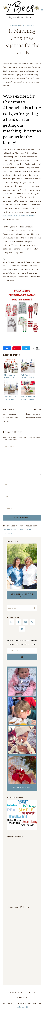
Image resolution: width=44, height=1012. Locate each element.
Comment (9, 446)
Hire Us (31, 993)
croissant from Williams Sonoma (19, 215)
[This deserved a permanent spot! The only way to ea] (22, 711)
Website (8, 508)
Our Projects (27, 25)
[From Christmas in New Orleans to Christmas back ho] (22, 740)
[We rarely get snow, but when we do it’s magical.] (22, 682)
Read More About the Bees (22, 595)
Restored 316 (22, 1007)
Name (7, 484)
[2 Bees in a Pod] (21, 10)
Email (7, 496)
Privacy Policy (16, 993)
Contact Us (22, 997)
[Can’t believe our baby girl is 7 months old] (22, 770)
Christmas (15, 25)
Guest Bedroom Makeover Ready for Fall (10, 415)
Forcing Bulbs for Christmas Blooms (33, 413)
